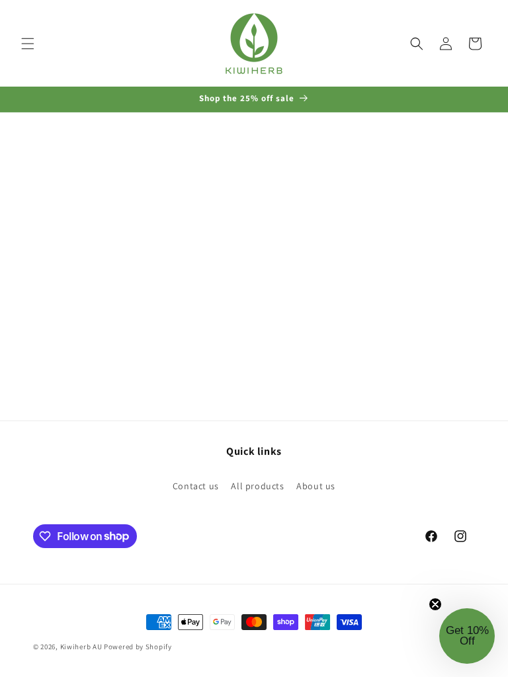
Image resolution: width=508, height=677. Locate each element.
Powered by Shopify (138, 646)
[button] (27, 43)
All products (257, 486)
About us (315, 486)
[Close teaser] (435, 604)
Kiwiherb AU (81, 646)
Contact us (196, 486)
